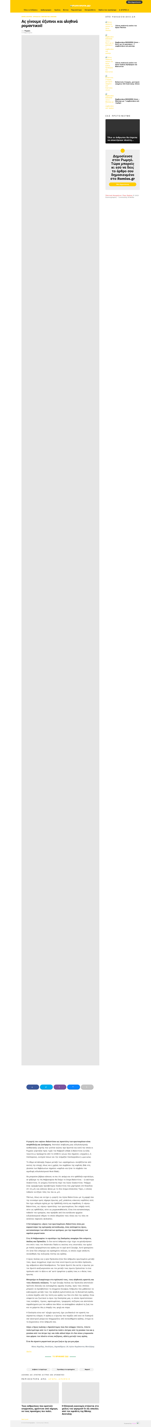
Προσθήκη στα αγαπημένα (66, 1369)
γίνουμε (38, 1375)
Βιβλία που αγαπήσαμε (107, 10)
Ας (32, 1375)
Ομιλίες (57, 10)
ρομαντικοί (59, 1375)
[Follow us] (147, 10)
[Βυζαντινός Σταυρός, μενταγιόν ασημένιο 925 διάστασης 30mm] (109, 83)
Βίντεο (66, 10)
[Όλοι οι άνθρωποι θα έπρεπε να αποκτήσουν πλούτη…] (122, 131)
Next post (24, 1419)
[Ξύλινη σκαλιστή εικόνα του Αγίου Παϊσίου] (109, 26)
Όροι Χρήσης (128, 195)
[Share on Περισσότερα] (87, 1087)
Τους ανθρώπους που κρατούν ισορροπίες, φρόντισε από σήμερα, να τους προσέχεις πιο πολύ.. (39, 1408)
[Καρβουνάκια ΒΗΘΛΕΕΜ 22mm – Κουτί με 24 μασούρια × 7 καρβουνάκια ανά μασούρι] (109, 44)
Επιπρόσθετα (90, 10)
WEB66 (134, 1423)
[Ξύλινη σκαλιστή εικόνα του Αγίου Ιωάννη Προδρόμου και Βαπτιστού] (109, 64)
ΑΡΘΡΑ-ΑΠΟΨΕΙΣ (59, 1379)
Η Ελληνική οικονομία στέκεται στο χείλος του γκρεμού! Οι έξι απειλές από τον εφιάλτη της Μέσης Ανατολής (80, 1410)
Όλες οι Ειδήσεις (30, 10)
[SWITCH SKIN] (143, 10)
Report (87, 1369)
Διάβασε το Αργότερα (39, 1369)
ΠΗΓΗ (28, 1352)
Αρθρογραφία (46, 10)
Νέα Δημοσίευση (134, 2)
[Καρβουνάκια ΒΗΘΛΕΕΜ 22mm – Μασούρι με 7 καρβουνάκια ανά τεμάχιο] (109, 101)
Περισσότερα (76, 10)
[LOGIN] (145, 2)
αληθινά (25, 1375)
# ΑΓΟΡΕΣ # (124, 10)
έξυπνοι (46, 1375)
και (52, 1375)
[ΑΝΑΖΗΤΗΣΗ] (148, 2)
